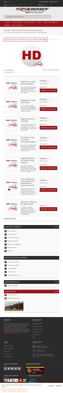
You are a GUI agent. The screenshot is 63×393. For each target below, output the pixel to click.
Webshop (7, 25)
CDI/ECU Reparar (11, 231)
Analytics (51, 385)
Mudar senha (7, 354)
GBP (9, 5)
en (9, 1)
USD (22, 5)
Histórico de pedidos (9, 346)
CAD (18, 5)
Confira (42, 5)
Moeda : (6, 5)
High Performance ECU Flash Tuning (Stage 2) (28, 160)
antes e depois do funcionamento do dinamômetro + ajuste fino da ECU (28, 182)
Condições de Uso (37, 332)
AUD (15, 5)
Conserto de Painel (12, 234)
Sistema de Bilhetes (37, 324)
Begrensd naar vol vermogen (27, 120)
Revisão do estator (12, 247)
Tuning (8, 32)
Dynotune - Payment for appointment (28, 203)
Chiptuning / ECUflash (12, 241)
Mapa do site (36, 334)
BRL (24, 5)
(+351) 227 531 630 (12, 295)
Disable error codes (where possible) (28, 83)
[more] (56, 226)
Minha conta (7, 351)
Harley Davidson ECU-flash (17, 32)
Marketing (58, 385)
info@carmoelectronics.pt (13, 298)
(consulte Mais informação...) (11, 333)
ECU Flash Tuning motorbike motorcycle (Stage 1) (28, 139)
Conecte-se (54, 1)
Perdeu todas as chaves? (13, 237)
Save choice (14, 390)
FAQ (34, 337)
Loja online (10, 251)
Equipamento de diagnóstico (14, 244)
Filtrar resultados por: (9, 70)
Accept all (23, 390)
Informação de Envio (38, 326)
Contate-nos (18, 25)
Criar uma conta (8, 356)
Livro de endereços (8, 348)
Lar (4, 32)
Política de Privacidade (38, 329)
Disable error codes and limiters (28, 101)
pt (11, 1)
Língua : (6, 1)
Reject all (5, 390)
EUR (12, 5)
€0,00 (56, 22)
